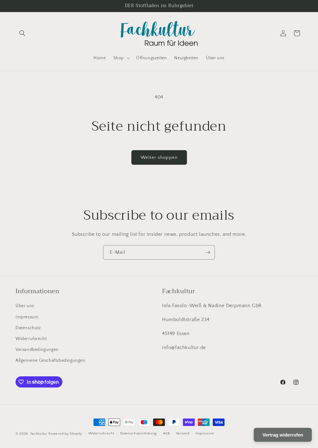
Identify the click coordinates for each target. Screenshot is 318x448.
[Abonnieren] (208, 252)
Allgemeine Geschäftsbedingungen (50, 360)
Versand (182, 433)
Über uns (25, 305)
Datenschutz (28, 327)
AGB (166, 433)
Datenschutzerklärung (138, 433)
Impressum (27, 317)
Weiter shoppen (159, 157)
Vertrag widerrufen (282, 434)
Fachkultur (39, 434)
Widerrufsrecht (31, 338)
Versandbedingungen (37, 349)
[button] (22, 33)
